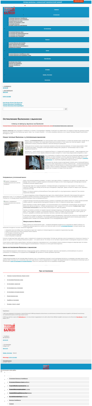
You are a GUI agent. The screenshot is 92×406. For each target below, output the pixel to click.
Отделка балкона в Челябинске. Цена (19, 54)
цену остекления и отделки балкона (21, 261)
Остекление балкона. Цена (16, 32)
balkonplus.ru (21, 317)
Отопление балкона (14, 24)
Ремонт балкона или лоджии (17, 44)
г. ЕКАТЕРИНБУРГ (8, 90)
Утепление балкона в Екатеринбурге (19, 19)
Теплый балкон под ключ (15, 21)
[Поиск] (66, 109)
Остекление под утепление (16, 36)
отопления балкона (66, 226)
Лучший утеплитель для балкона (18, 25)
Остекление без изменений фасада (18, 33)
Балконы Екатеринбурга (15, 63)
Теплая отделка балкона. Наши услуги (18, 275)
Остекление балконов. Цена (15, 280)
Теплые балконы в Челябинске (12, 104)
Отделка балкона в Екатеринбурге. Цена (20, 55)
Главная (56, 9)
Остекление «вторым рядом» (17, 35)
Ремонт (47, 39)
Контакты (47, 80)
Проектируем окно (12, 296)
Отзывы (47, 69)
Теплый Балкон (7, 361)
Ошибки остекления (13, 300)
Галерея (11, 66)
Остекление (47, 28)
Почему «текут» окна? (13, 304)
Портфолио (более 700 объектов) (12, 102)
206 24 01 (5, 92)
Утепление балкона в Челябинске (18, 18)
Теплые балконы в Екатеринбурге (13, 105)
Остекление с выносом (13, 284)
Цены (47, 50)
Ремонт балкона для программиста (18, 46)
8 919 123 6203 (7, 96)
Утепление (56, 14)
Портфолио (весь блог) (15, 62)
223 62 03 (5, 88)
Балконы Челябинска (14, 65)
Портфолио (47, 58)
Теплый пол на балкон (15, 47)
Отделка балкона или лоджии (17, 43)
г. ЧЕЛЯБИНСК (7, 86)
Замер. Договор (47, 74)
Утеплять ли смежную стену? (17, 22)
